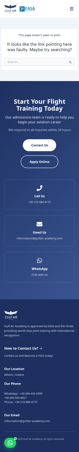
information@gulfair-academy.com (27, 421)
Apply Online (39, 161)
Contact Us (39, 145)
